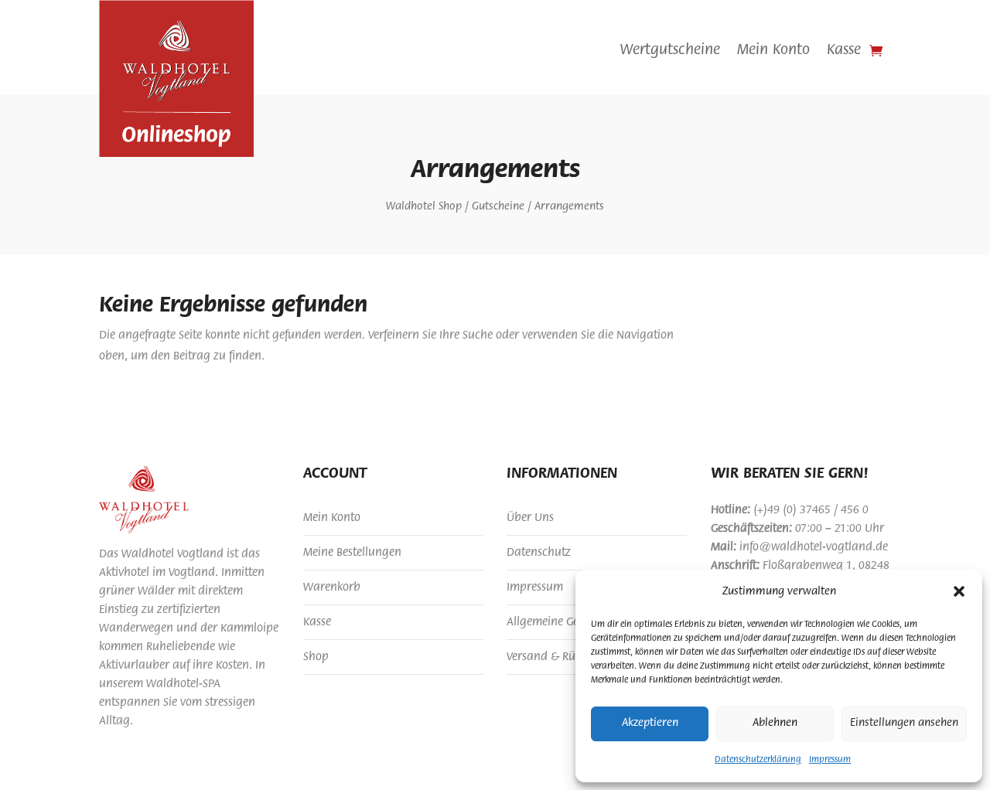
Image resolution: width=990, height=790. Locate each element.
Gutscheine (498, 207)
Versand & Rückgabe (560, 657)
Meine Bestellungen (352, 553)
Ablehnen (775, 723)
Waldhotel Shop (424, 207)
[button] (959, 591)
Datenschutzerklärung (758, 759)
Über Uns (530, 518)
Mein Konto (773, 51)
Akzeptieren (650, 723)
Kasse (844, 51)
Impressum (830, 759)
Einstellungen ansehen (904, 723)
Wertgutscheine (670, 51)
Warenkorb (331, 587)
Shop (316, 657)
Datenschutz (539, 553)
